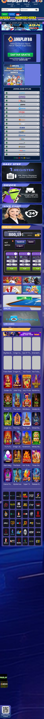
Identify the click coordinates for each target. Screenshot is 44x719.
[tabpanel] (23, 261)
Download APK (10, 5)
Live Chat (19, 3)
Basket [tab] (31, 242)
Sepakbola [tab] (20, 242)
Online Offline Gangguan (22, 158)
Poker (19, 19)
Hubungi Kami (26, 5)
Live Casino (32, 19)
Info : (5, 23)
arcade (13, 19)
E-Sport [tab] (20, 246)
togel (24, 19)
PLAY (11, 269)
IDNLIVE (6, 19)
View (34, 232)
